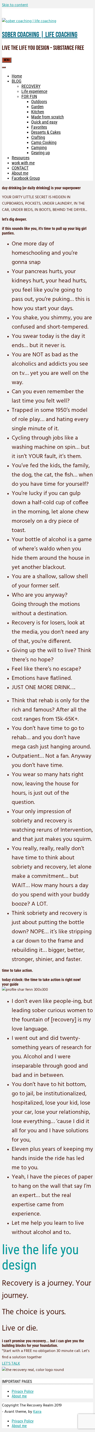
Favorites (39, 127)
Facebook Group (26, 178)
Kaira (37, 1412)
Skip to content (15, 5)
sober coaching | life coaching (39, 34)
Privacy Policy (23, 1391)
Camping (39, 147)
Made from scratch (47, 116)
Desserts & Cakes (46, 132)
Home (17, 76)
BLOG (16, 81)
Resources (20, 157)
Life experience (34, 91)
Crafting (38, 137)
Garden (37, 106)
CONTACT (20, 168)
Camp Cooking (44, 142)
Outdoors (39, 101)
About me (20, 173)
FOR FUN (29, 96)
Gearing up (40, 152)
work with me (23, 162)
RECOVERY (30, 86)
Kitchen (37, 111)
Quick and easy (44, 122)
